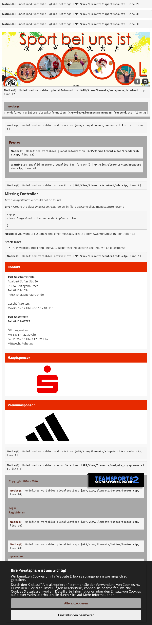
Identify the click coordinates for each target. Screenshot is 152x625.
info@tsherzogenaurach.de (26, 294)
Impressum (15, 556)
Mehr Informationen (98, 594)
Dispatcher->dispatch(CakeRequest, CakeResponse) (92, 248)
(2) (18, 164)
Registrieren (17, 512)
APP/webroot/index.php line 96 (33, 248)
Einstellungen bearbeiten (76, 615)
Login (12, 508)
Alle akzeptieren (76, 603)
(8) (8, 4)
